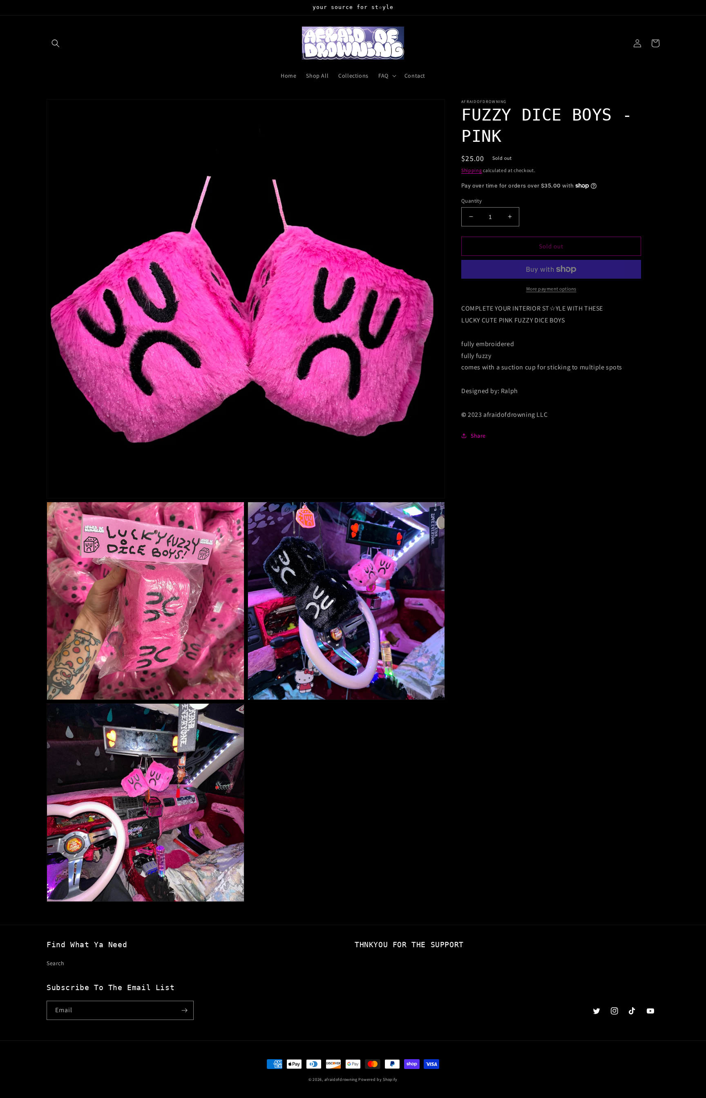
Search (56, 963)
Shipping (471, 170)
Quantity (471, 200)
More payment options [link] (551, 289)
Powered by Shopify (378, 1079)
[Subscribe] (184, 1010)
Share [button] (478, 435)
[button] (56, 43)
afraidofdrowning (340, 1079)
